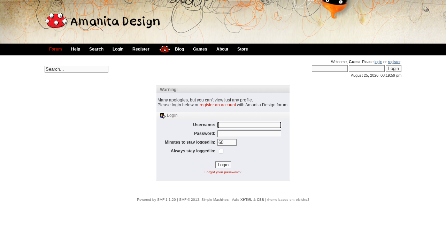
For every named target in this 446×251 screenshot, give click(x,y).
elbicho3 (302, 199)
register (394, 62)
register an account (218, 104)
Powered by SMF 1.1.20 (156, 199)
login (378, 62)
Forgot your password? (223, 172)
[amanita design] (162, 48)
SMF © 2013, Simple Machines (204, 199)
